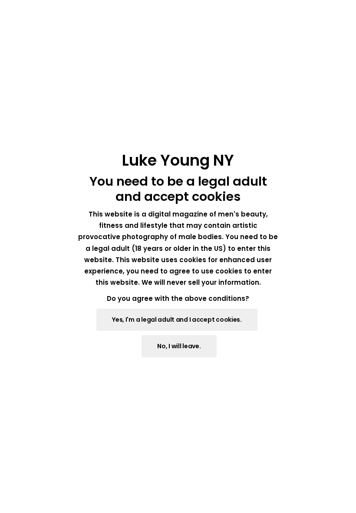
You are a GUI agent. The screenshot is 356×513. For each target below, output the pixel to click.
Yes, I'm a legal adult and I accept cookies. (177, 319)
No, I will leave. (179, 346)
